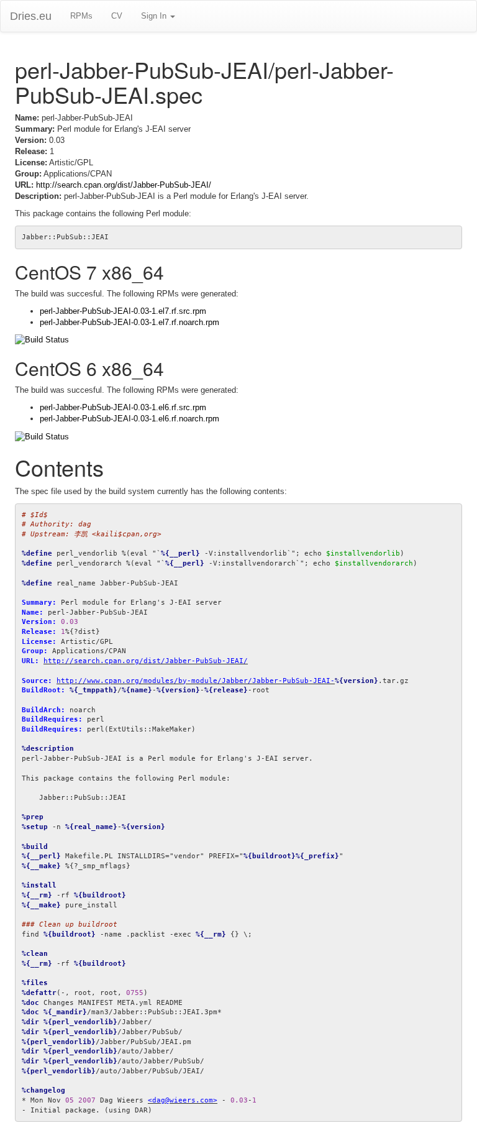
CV (116, 16)
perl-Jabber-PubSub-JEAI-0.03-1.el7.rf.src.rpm (123, 311)
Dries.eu (31, 16)
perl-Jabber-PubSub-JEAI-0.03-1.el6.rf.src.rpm (123, 407)
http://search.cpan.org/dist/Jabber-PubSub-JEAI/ (123, 185)
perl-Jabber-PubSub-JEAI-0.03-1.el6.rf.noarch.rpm (129, 418)
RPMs (81, 16)
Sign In (155, 16)
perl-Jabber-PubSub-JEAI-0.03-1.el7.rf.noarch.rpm (129, 322)
